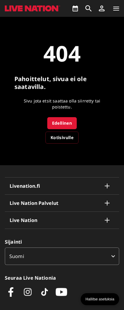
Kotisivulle (62, 137)
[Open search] (88, 8)
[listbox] (62, 256)
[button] (101, 8)
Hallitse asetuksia (99, 299)
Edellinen (62, 123)
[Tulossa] (75, 8)
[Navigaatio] (116, 8)
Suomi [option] (16, 256)
